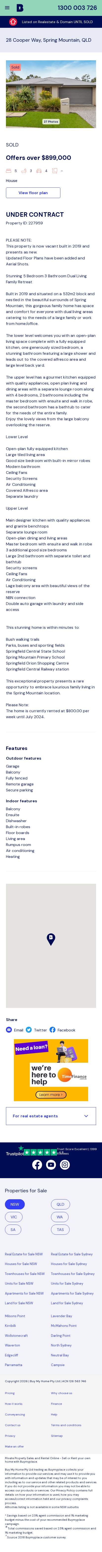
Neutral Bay (60, 1355)
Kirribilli (10, 1326)
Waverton (12, 1345)
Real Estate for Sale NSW (24, 1254)
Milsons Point (15, 1316)
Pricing (10, 1393)
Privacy (10, 1436)
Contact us (13, 1425)
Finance (56, 1404)
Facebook (66, 1030)
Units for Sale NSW (19, 1283)
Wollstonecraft (16, 1336)
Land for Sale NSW (19, 1303)
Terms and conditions (66, 1425)
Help (54, 1414)
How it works (14, 1404)
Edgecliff (11, 1355)
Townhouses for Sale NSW (25, 1274)
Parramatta (13, 1365)
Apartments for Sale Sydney (72, 1293)
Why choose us (61, 1393)
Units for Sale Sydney (67, 1283)
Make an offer (14, 1446)
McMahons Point (63, 1326)
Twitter (40, 1030)
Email (18, 1030)
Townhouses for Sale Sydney (73, 1274)
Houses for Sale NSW (21, 1264)
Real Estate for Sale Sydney (72, 1254)
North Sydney (61, 1345)
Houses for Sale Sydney (69, 1264)
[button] (10, 8)
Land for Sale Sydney (67, 1303)
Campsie (58, 1365)
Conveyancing (15, 1414)
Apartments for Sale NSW (24, 1293)
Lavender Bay (61, 1316)
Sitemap (57, 1436)
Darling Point (60, 1336)
